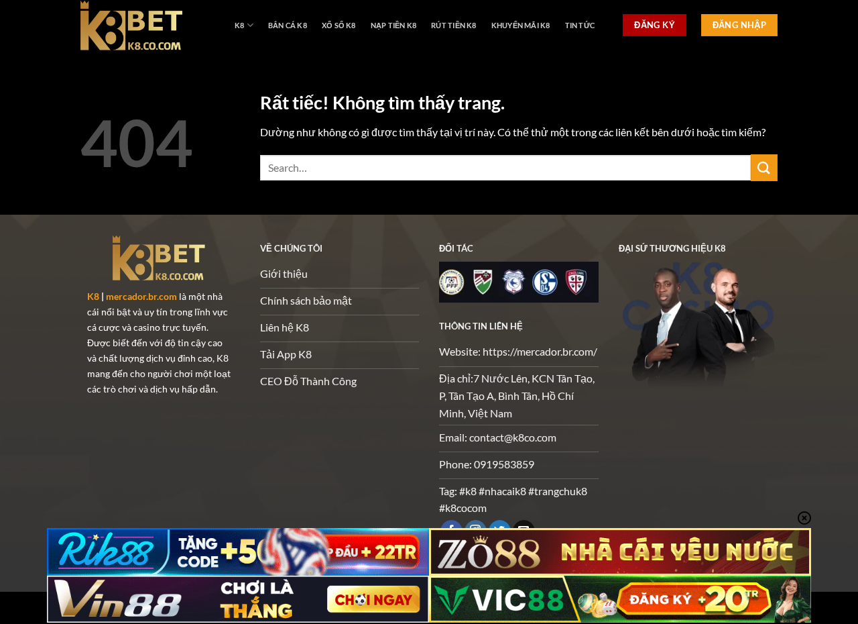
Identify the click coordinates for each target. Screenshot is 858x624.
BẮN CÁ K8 (287, 25)
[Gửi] (764, 167)
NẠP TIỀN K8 (393, 25)
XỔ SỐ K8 (339, 25)
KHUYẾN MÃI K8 (520, 25)
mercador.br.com (141, 296)
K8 (239, 25)
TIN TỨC (580, 25)
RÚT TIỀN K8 (453, 25)
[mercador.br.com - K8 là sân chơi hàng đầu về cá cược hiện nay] (147, 25)
